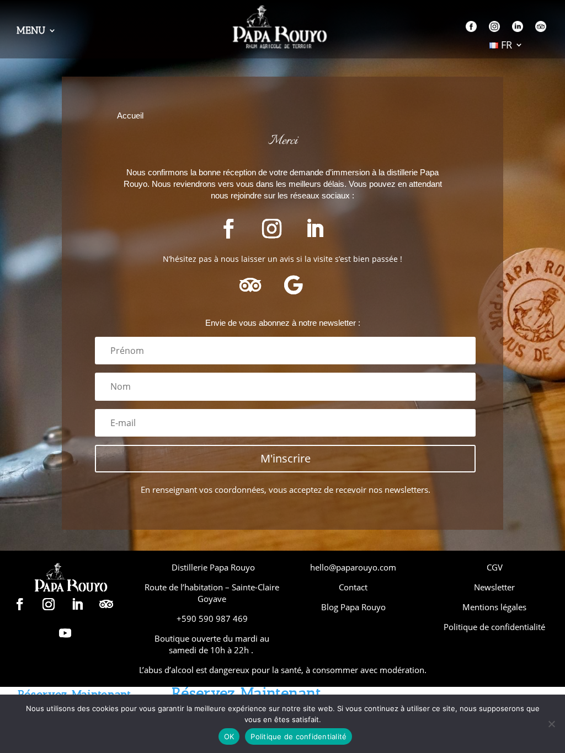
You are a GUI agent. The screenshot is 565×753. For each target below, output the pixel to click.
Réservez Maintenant (246, 693)
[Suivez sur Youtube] (65, 633)
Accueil (130, 115)
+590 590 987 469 (212, 618)
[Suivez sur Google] (293, 285)
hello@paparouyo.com (353, 567)
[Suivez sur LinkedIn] (314, 228)
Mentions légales (494, 606)
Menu (31, 31)
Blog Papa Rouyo (353, 606)
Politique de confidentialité (494, 626)
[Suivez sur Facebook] (228, 228)
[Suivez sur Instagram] (271, 228)
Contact (353, 587)
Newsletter (494, 587)
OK (229, 736)
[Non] (551, 723)
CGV (495, 567)
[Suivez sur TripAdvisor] (250, 285)
